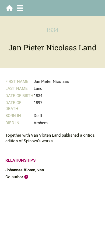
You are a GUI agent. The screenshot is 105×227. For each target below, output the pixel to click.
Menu (20, 8)
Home (9, 8)
